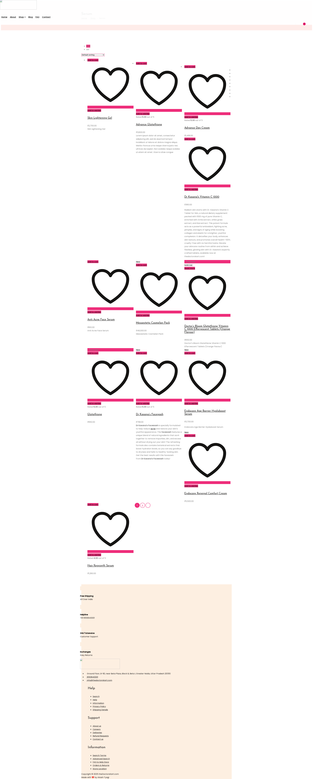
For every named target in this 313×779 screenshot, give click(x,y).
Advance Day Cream (197, 127)
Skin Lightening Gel (99, 118)
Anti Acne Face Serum (101, 319)
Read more (189, 268)
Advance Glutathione (149, 124)
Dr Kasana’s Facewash (149, 414)
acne (153, 428)
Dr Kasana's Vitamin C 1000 (201, 197)
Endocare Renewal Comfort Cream (205, 493)
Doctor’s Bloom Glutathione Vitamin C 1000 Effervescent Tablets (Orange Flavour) (207, 329)
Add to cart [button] (92, 60)
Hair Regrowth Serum (100, 565)
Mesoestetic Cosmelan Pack (153, 322)
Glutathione (94, 414)
